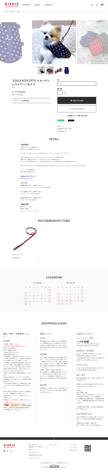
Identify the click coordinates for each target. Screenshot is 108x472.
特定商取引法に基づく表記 (64, 129)
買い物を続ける (61, 131)
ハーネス (17, 11)
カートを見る (73, 447)
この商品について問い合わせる (76, 116)
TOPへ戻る (54, 438)
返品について (60, 126)
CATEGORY (26, 5)
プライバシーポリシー (34, 458)
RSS (50, 445)
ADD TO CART (78, 101)
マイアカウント (74, 445)
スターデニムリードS (17, 255)
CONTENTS (48, 5)
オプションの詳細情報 (21, 100)
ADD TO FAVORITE (78, 109)
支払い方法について (34, 452)
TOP (5, 11)
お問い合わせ (73, 450)
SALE (11, 11)
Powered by (45, 467)
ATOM (55, 445)
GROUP (37, 5)
